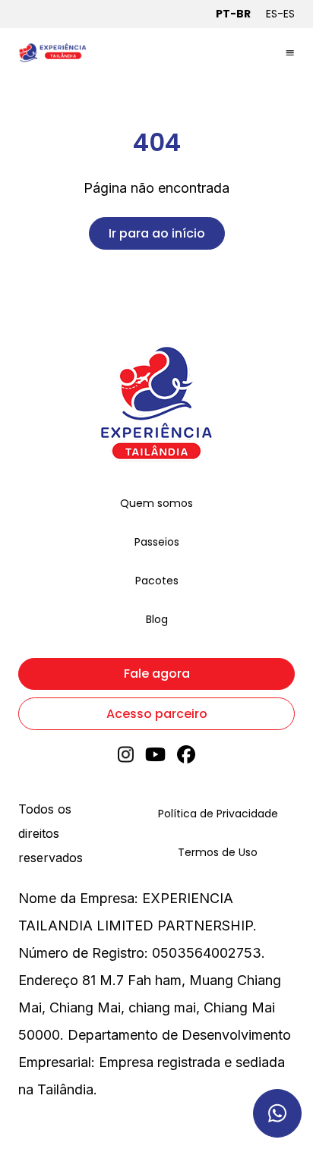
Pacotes (157, 580)
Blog (157, 619)
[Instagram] (126, 759)
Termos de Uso (218, 852)
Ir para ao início (157, 233)
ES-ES (280, 13)
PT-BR (233, 13)
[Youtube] (155, 759)
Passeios (156, 541)
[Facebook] (186, 759)
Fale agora (157, 673)
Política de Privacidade (218, 813)
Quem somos (156, 503)
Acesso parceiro (156, 713)
